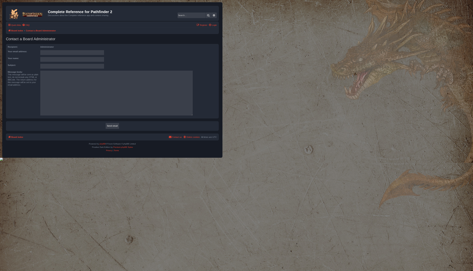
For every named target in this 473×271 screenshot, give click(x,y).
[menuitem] (26, 25)
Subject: (12, 65)
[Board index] (27, 13)
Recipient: (13, 47)
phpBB (103, 144)
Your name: (13, 58)
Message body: (15, 72)
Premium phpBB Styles (123, 147)
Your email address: (17, 51)
